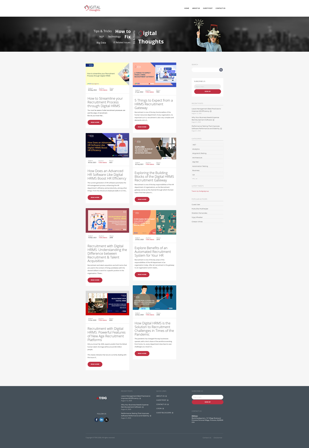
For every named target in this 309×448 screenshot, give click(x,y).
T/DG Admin (103, 90)
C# (193, 175)
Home (186, 8)
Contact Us (220, 8)
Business (195, 170)
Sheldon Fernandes (199, 213)
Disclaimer (218, 438)
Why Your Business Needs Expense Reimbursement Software (205, 118)
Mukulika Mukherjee (200, 209)
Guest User (196, 204)
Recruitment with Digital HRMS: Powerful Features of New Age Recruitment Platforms (107, 334)
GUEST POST (161, 400)
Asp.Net (195, 162)
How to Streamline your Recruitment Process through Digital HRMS (105, 102)
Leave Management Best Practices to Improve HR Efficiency (206, 110)
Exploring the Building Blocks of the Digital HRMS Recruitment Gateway (154, 176)
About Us (196, 8)
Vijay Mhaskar (197, 217)
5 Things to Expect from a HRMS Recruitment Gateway (154, 104)
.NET (194, 145)
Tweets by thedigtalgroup (200, 191)
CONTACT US (161, 404)
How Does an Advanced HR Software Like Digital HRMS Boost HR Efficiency (107, 174)
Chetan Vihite (197, 222)
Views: (112, 88)
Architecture (197, 158)
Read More (95, 122)
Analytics (196, 149)
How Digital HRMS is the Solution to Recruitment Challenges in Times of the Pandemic (154, 328)
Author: (101, 88)
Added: (90, 88)
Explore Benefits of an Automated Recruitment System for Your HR (153, 251)
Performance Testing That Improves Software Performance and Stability (206, 127)
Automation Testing (200, 166)
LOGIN (159, 408)
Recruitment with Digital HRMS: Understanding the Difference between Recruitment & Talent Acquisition (107, 253)
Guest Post (207, 8)
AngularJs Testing (199, 153)
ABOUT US (160, 396)
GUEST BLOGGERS (163, 413)
